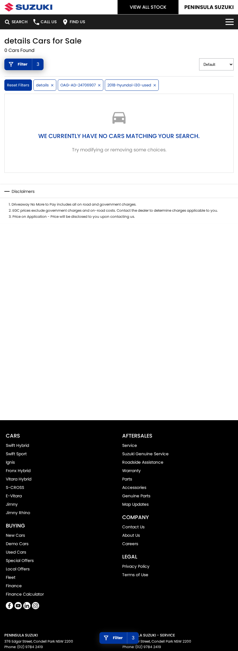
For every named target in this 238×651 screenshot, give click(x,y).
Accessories (134, 487)
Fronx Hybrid (18, 471)
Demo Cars (17, 544)
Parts (127, 479)
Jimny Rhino (18, 513)
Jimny (12, 504)
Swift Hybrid (17, 445)
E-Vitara (14, 496)
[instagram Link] (35, 605)
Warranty (131, 471)
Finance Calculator (25, 594)
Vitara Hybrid (18, 479)
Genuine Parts (136, 496)
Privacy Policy (135, 566)
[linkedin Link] (26, 605)
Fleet (10, 577)
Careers (130, 544)
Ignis (10, 462)
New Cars (15, 535)
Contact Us (133, 527)
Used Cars (16, 552)
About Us (131, 535)
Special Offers (20, 560)
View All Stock (148, 7)
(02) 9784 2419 (30, 646)
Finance (14, 586)
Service (129, 445)
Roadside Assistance (142, 462)
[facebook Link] (9, 605)
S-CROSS (15, 487)
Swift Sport (16, 454)
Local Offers (18, 569)
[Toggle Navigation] (230, 21)
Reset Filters (18, 85)
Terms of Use (135, 575)
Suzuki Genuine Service (145, 454)
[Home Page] (28, 7)
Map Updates (135, 504)
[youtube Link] (18, 605)
